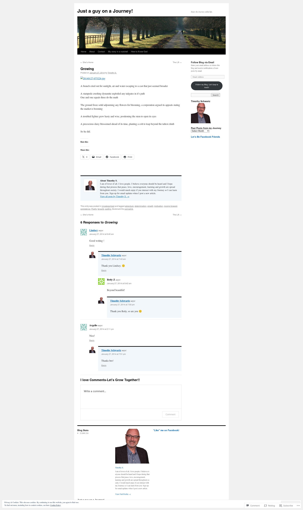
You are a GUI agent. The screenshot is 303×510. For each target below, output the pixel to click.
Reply (91, 245)
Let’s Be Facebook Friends (205, 136)
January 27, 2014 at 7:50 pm (122, 304)
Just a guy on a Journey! (105, 10)
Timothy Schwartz (111, 255)
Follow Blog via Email (202, 62)
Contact (101, 51)
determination (140, 206)
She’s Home (86, 62)
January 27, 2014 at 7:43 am (113, 259)
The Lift (177, 62)
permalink (129, 209)
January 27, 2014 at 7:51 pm (113, 354)
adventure (129, 206)
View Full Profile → (123, 494)
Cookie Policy (55, 505)
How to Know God (139, 51)
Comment (170, 414)
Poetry (94, 209)
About (92, 51)
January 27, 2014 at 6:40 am (101, 234)
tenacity (101, 209)
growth (150, 206)
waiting (108, 209)
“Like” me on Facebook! (166, 430)
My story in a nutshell (118, 51)
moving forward (170, 206)
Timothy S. (112, 72)
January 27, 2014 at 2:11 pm (101, 329)
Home (83, 51)
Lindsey (93, 230)
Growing (87, 68)
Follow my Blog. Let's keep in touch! (207, 86)
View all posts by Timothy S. (114, 196)
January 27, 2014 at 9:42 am (119, 283)
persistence (85, 209)
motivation (158, 206)
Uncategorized (108, 206)
